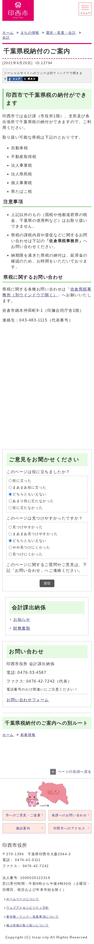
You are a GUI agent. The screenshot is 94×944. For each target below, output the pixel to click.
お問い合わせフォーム (28, 700)
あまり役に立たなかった (33, 501)
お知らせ (21, 619)
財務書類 (21, 628)
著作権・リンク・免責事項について (32, 916)
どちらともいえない (29, 494)
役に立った (22, 480)
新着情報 (27, 735)
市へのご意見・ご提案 (23, 815)
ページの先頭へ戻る (75, 771)
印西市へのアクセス (69, 828)
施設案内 (23, 828)
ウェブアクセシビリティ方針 (27, 907)
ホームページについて (22, 899)
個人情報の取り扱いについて (27, 925)
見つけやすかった (28, 527)
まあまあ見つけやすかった (35, 533)
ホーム (8, 33)
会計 (6, 37)
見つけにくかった (28, 554)
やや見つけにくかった (31, 547)
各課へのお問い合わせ (69, 815)
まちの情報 (29, 33)
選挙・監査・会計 (61, 33)
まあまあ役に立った (29, 487)
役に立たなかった (28, 507)
